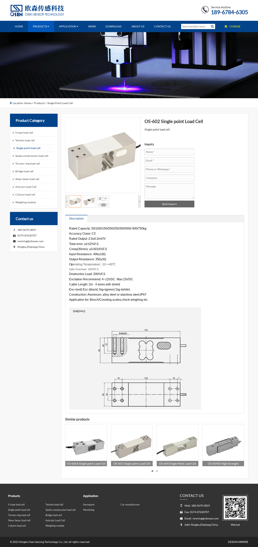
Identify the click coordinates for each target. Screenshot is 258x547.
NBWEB (243, 541)
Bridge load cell (54, 515)
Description (76, 218)
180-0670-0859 (26, 229)
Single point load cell (60, 103)
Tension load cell (54, 504)
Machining (88, 509)
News (92, 26)
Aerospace (89, 504)
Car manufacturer (130, 504)
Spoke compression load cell (61, 509)
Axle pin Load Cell (55, 520)
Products (40, 26)
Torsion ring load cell (19, 515)
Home (19, 26)
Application (68, 26)
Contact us (162, 26)
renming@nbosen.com (30, 241)
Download (114, 26)
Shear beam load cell (19, 520)
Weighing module (55, 525)
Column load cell (17, 525)
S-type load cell (16, 504)
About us (137, 26)
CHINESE (234, 26)
